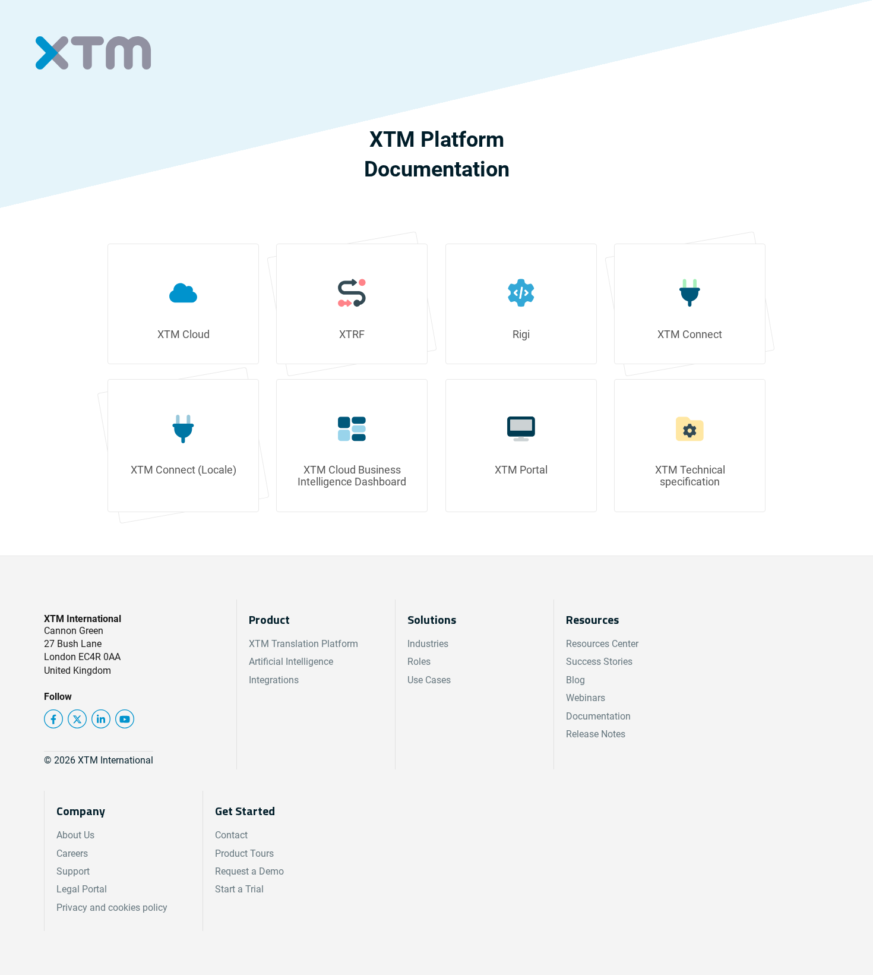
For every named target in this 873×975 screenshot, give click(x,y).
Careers (72, 853)
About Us (75, 835)
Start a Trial (239, 889)
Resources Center (602, 643)
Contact (231, 835)
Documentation (598, 716)
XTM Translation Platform (303, 643)
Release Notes (595, 734)
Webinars (585, 697)
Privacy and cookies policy (111, 907)
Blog (575, 680)
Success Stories (599, 661)
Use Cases (429, 680)
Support (73, 871)
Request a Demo (249, 871)
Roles (419, 661)
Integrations (274, 680)
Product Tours (244, 853)
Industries (427, 643)
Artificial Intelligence (291, 661)
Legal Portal (81, 889)
